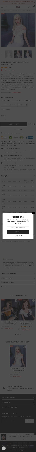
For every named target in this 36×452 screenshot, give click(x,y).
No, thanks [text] (19, 235)
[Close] (33, 213)
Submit (18, 232)
